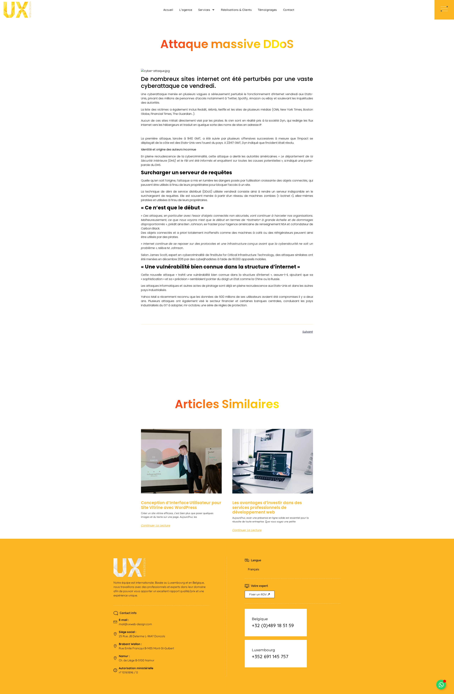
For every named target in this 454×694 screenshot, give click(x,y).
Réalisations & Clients (236, 10)
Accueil (168, 10)
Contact (288, 10)
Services (204, 10)
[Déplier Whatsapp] (441, 685)
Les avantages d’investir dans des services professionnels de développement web (267, 507)
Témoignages (267, 10)
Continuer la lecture (155, 525)
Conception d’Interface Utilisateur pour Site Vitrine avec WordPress (181, 505)
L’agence (185, 10)
